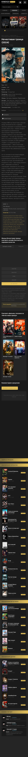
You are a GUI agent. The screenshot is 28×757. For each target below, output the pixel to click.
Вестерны (9, 98)
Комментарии (7, 118)
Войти (20, 2)
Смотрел (14, 272)
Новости (24, 13)
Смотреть (6, 114)
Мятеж (8, 716)
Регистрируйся (7, 304)
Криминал (14, 98)
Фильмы (8, 206)
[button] (4, 30)
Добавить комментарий (10, 388)
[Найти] (17, 6)
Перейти (14, 717)
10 (21, 110)
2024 (6, 85)
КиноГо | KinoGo (5, 35)
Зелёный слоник (11, 722)
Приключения (13, 35)
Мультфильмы (5, 13)
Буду (14, 276)
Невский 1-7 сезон (12, 729)
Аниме (24, 10)
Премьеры (15, 13)
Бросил (14, 280)
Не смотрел (14, 283)
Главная (4, 10)
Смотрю (14, 268)
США (8, 87)
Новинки (14, 10)
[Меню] (24, 2)
